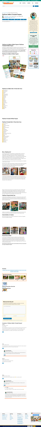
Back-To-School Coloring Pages (31, 66)
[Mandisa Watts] (3, 16)
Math (25, 270)
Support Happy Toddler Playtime (33, 46)
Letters (23, 270)
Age (6, 270)
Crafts (8, 270)
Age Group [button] (11, 413)
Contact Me (26, 418)
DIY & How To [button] (19, 413)
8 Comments (13, 17)
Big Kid (11, 419)
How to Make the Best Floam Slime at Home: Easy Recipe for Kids (20, 419)
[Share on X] (17, 19)
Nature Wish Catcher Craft (23, 279)
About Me (26, 0)
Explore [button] (26, 413)
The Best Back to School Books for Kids (31, 61)
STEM (14, 271)
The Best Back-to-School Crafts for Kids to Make (36, 61)
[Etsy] (37, 0)
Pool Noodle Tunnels (11, 279)
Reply (3, 348)
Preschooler (6, 17)
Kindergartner (11, 418)
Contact (29, 0)
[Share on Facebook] (5, 19)
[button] (25, 3)
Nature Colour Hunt (5, 279)
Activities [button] (3, 413)
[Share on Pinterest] (11, 19)
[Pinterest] (34, 0)
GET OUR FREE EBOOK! (5, 0)
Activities (4, 270)
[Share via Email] (24, 19)
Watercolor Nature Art (17, 279)
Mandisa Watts (6, 16)
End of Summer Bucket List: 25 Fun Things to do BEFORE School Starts (36, 66)
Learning (20, 270)
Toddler (9, 17)
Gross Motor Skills (16, 270)
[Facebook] (31, 0)
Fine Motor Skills (12, 270)
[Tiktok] (35, 0)
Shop (23, 0)
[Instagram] (32, 0)
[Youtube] (36, 0)
